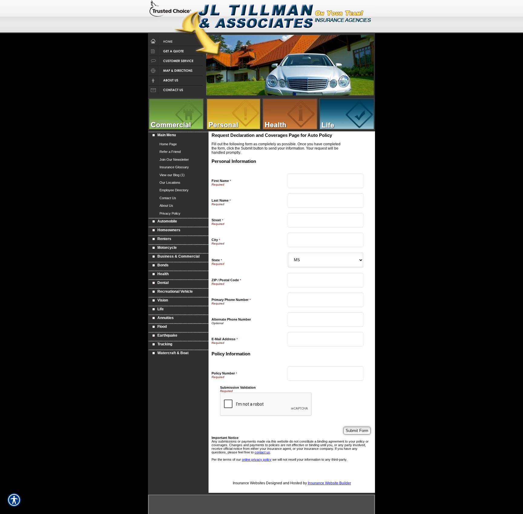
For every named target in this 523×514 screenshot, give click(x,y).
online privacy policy (256, 459)
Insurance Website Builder (329, 483)
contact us (262, 452)
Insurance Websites (249, 483)
